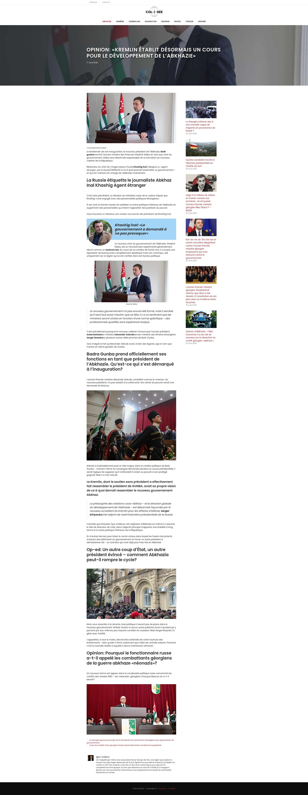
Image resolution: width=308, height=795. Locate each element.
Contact (106, 2)
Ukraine (202, 21)
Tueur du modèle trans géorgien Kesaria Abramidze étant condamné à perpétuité (125, 745)
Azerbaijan (134, 21)
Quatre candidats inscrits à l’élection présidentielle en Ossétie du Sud (200, 162)
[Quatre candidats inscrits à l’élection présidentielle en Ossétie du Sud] (201, 154)
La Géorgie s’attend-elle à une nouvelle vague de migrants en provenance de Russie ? (200, 126)
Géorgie (165, 21)
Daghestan (150, 21)
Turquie (189, 21)
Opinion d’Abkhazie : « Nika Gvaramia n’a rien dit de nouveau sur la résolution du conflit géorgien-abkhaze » (200, 336)
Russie (177, 21)
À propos (93, 2)
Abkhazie (106, 21)
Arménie (120, 21)
